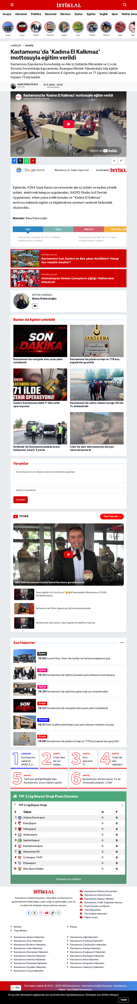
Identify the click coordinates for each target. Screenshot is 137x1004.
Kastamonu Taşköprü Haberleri (87, 967)
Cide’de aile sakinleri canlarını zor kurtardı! (117, 761)
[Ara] (124, 5)
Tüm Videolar (110, 516)
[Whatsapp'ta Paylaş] (27, 161)
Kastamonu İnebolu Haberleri (29, 959)
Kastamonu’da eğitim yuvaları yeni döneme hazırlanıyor (76, 675)
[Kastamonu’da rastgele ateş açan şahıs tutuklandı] (40, 341)
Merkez (65, 14)
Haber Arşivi (91, 917)
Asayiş (7, 14)
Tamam (123, 1000)
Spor (115, 14)
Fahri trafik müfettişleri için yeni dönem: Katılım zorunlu (76, 724)
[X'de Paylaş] (20, 161)
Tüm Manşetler (93, 910)
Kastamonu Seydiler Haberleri (30, 967)
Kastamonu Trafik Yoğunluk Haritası (103, 902)
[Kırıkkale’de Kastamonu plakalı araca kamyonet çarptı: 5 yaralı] (40, 428)
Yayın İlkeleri (20, 930)
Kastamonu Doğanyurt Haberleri (87, 952)
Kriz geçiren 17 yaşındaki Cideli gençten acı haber (88, 761)
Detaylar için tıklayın (68, 879)
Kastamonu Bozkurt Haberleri (30, 944)
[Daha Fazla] (33, 161)
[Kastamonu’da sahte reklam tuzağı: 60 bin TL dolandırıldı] (97, 384)
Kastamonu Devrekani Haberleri (31, 952)
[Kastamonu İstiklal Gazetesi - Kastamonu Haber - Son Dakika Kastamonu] (68, 5)
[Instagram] (40, 913)
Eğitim (91, 14)
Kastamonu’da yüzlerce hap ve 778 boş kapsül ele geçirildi (78, 741)
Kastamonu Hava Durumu (98, 895)
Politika (36, 14)
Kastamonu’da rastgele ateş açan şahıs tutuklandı (73, 708)
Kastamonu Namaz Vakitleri (99, 899)
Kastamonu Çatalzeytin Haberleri (88, 944)
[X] (34, 913)
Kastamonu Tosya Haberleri (29, 971)
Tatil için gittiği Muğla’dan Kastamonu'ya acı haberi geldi (43, 781)
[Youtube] (46, 913)
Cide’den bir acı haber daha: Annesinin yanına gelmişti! (59, 761)
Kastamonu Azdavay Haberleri (86, 941)
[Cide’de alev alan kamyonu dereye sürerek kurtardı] (97, 428)
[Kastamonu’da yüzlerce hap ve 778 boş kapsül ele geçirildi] (97, 341)
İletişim (17, 927)
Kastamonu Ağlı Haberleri (84, 937)
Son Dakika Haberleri (96, 913)
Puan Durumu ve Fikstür (97, 906)
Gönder (21, 499)
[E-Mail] (35, 306)
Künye (73, 927)
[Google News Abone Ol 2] (73, 170)
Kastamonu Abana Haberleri (29, 937)
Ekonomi (50, 14)
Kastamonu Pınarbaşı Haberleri (30, 963)
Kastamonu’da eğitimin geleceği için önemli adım (73, 691)
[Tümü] (122, 642)
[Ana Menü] (12, 5)
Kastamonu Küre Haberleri (84, 959)
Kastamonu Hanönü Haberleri (30, 956)
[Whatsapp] (58, 913)
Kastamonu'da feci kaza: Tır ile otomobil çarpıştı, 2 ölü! (102, 781)
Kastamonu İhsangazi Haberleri (87, 956)
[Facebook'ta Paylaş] (14, 161)
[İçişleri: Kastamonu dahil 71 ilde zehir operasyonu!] (40, 384)
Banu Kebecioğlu (44, 298)
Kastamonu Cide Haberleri (28, 948)
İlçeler (79, 14)
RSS (17, 987)
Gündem (21, 14)
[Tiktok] (52, 913)
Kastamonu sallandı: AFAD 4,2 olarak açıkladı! (28, 761)
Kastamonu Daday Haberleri (85, 948)
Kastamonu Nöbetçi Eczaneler (101, 891)
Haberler (16, 46)
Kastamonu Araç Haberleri (28, 941)
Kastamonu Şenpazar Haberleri (87, 963)
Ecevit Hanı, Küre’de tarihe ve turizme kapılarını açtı (74, 658)
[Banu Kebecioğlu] (21, 301)
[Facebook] (28, 913)
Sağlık (103, 14)
